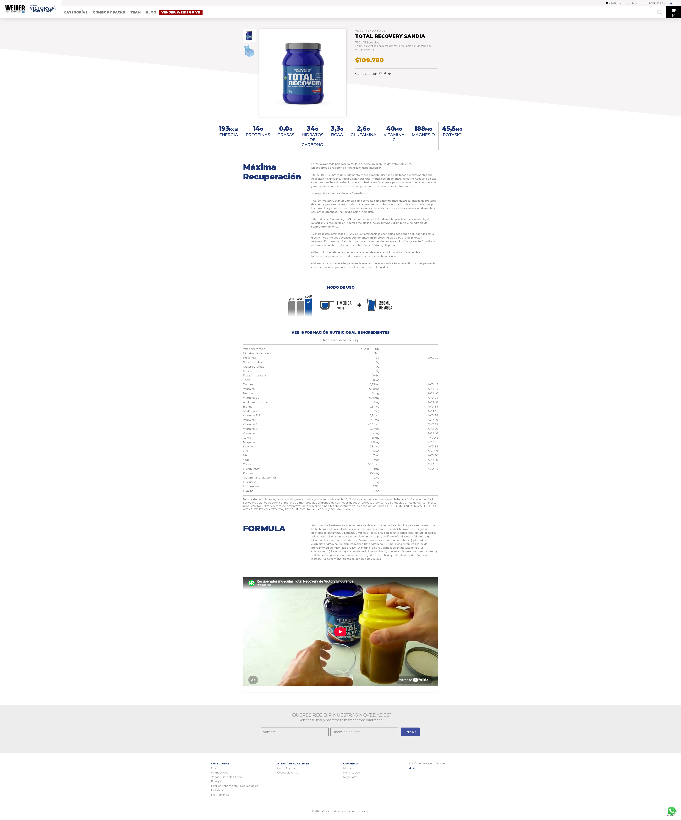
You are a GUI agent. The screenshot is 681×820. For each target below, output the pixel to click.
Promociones (220, 794)
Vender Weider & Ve (180, 12)
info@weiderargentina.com (626, 3)
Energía (216, 781)
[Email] (380, 73)
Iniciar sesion (351, 772)
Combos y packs (109, 12)
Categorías (76, 12)
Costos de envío (287, 772)
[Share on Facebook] (385, 73)
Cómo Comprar (287, 768)
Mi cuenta (349, 768)
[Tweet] (389, 73)
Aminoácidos (219, 772)
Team (135, 12)
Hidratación (218, 790)
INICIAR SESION (656, 3)
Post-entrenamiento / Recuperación (234, 786)
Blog (151, 12)
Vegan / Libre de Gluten (226, 777)
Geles (214, 768)
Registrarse (350, 777)
